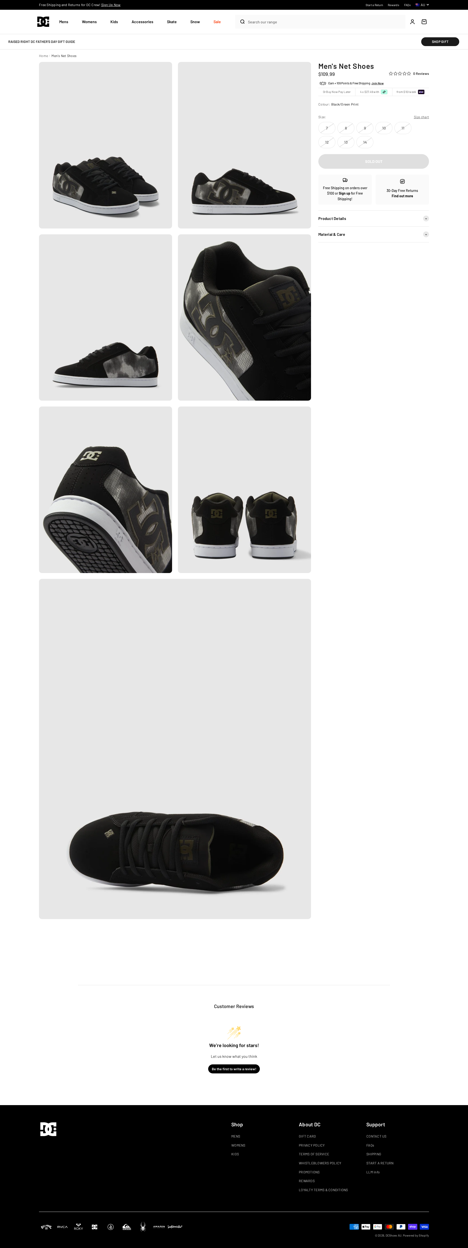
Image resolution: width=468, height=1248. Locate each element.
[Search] (240, 21)
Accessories (142, 21)
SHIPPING (373, 1154)
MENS (235, 1136)
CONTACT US (376, 1136)
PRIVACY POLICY (312, 1145)
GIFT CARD (307, 1136)
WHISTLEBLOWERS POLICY (320, 1163)
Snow (195, 21)
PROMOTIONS (309, 1172)
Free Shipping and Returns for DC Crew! (80, 5)
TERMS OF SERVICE (314, 1154)
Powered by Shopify (416, 1235)
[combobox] (325, 21)
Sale (217, 21)
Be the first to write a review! (234, 1069)
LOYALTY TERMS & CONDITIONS (323, 1190)
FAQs (370, 1145)
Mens (63, 21)
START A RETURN (380, 1163)
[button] (65, 21)
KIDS (235, 1154)
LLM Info (373, 1172)
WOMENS (238, 1145)
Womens (89, 21)
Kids (114, 21)
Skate (172, 21)
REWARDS (307, 1181)
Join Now (377, 83)
